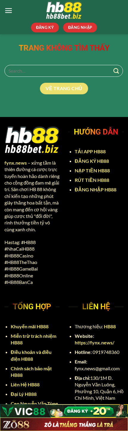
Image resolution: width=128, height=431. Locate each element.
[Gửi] (116, 70)
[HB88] (64, 10)
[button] (8, 10)
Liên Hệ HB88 (25, 384)
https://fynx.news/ (94, 342)
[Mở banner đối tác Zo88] (64, 424)
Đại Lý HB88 (24, 394)
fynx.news (15, 162)
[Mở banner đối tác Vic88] (64, 411)
